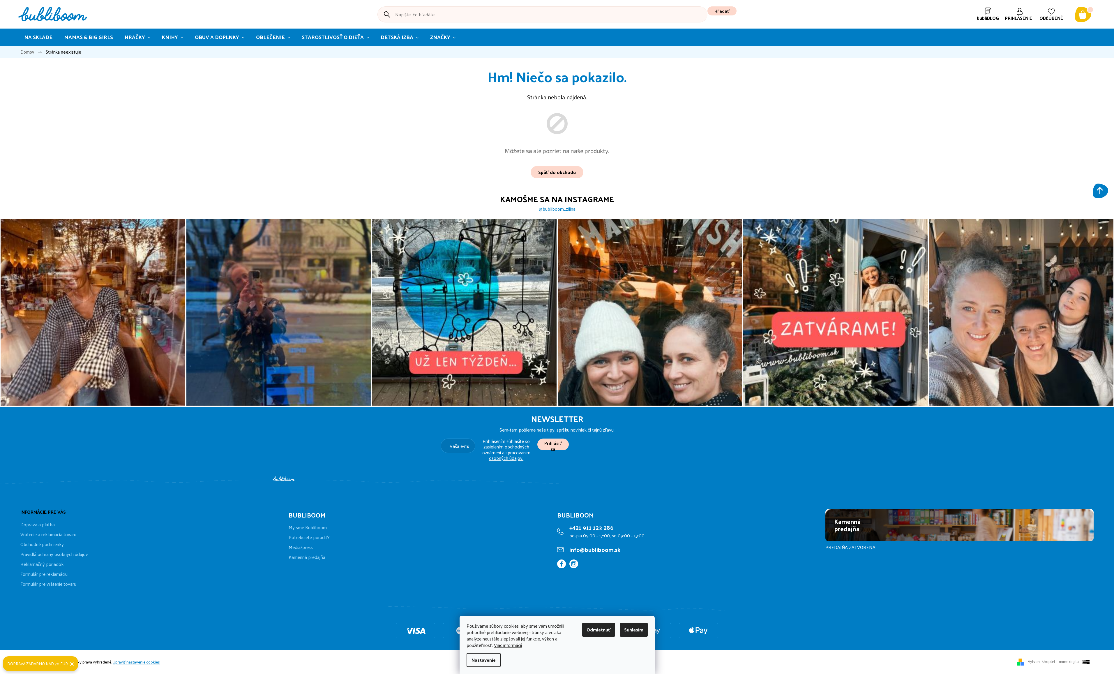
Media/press (301, 547)
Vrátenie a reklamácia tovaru (48, 534)
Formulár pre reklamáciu (44, 574)
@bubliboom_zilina (557, 209)
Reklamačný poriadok (41, 564)
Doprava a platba (37, 524)
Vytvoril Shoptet (1041, 661)
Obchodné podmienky (42, 544)
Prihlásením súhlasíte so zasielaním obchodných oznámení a (506, 449)
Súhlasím (633, 629)
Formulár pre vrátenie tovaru (48, 584)
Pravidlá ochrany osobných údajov (54, 554)
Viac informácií (508, 645)
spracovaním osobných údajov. (509, 455)
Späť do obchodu (557, 172)
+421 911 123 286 (591, 527)
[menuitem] (38, 37)
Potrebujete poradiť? (309, 537)
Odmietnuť (599, 629)
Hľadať (722, 11)
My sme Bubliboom (308, 527)
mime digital (1068, 661)
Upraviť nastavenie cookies (136, 662)
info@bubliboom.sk (594, 549)
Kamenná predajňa (307, 557)
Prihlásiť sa (553, 444)
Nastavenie (484, 660)
